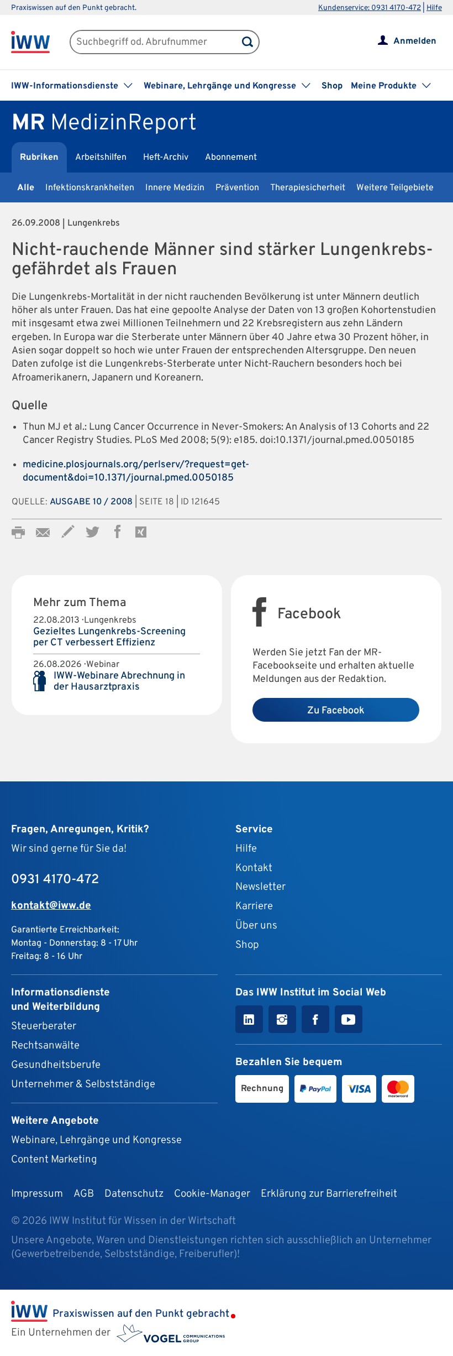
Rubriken (39, 157)
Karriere (254, 906)
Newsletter (260, 887)
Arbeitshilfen (101, 157)
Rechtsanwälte (45, 1045)
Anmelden (414, 41)
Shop (332, 86)
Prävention (237, 188)
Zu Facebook (336, 711)
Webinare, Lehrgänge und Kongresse (96, 1140)
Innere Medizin (174, 188)
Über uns (256, 925)
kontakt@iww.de (51, 905)
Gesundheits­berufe (56, 1065)
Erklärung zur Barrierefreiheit (329, 1194)
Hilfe (434, 8)
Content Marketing (54, 1159)
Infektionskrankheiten (89, 188)
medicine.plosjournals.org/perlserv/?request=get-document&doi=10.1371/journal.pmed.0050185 (136, 471)
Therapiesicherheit (307, 188)
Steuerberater (43, 1026)
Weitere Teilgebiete (395, 188)
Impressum (37, 1194)
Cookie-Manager (212, 1194)
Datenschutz (134, 1194)
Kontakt (253, 868)
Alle (25, 188)
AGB (83, 1194)
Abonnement (231, 157)
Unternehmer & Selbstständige (83, 1084)
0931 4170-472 (55, 880)
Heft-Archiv (165, 157)
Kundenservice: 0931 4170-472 (369, 8)
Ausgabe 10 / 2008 (91, 502)
